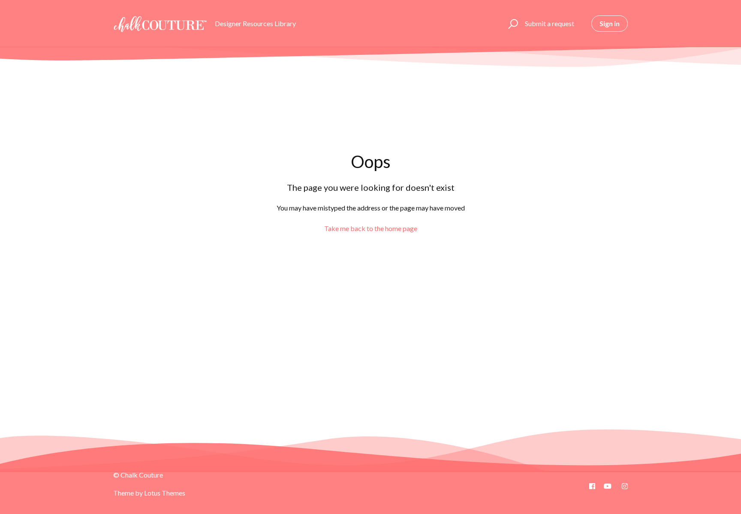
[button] (512, 24)
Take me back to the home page (370, 228)
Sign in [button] (609, 23)
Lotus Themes (164, 493)
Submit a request (549, 23)
